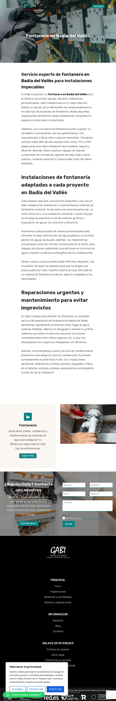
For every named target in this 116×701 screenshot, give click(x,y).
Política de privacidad (58, 660)
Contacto (98, 6)
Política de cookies (58, 649)
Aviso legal (58, 654)
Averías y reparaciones (58, 602)
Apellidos (95, 485)
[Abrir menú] (109, 6)
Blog (58, 625)
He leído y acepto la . (83, 518)
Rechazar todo (36, 689)
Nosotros (58, 620)
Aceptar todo (55, 689)
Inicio (58, 586)
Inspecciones (58, 591)
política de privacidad (91, 518)
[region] (37, 678)
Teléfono (95, 493)
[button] (24, 695)
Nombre (68, 485)
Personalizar (17, 689)
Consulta (67, 502)
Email (66, 493)
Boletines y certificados (58, 597)
